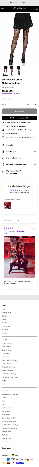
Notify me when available (19, 118)
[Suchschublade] (33, 8)
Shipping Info (11, 151)
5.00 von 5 (25, 190)
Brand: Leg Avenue (8, 87)
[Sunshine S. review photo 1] (19, 257)
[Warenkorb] (37, 8)
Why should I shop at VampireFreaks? (13, 172)
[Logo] (19, 8)
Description (10, 145)
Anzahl (4, 104)
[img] (8, 228)
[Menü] (2, 8)
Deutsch (5, 455)
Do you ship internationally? (16, 164)
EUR (16, 455)
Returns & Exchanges (13, 158)
